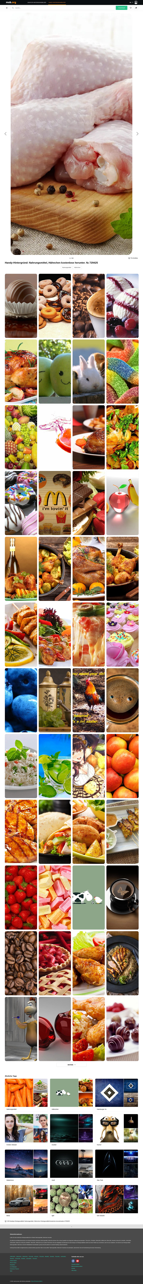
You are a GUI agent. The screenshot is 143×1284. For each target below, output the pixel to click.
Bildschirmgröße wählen (77, 1266)
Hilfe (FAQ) (74, 1270)
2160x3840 (28, 1258)
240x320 (36, 1256)
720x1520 (34, 1258)
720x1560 (57, 1256)
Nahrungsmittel (66, 267)
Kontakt (73, 1268)
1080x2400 (18, 1256)
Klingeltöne (12, 1264)
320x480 (52, 1256)
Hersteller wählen (75, 1264)
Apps (11, 1271)
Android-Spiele (13, 1260)
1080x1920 (12, 1256)
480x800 (47, 1256)
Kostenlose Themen (14, 1268)
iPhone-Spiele (13, 1262)
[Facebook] (74, 1262)
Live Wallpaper (13, 1266)
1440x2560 (63, 1256)
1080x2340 (24, 1256)
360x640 (12, 1258)
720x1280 (31, 1256)
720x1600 (41, 1256)
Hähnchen (77, 267)
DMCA (40, 1281)
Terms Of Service (35, 1281)
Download (121, 8)
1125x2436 (17, 1258)
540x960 (23, 1258)
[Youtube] (78, 1262)
